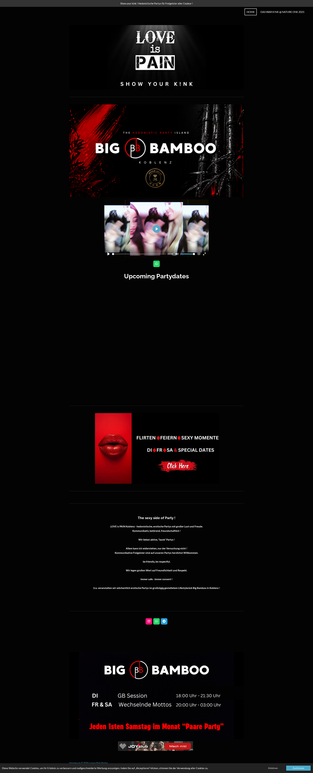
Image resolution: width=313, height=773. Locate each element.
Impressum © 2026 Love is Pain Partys (88, 762)
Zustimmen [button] (298, 768)
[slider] (139, 254)
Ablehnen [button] (273, 768)
